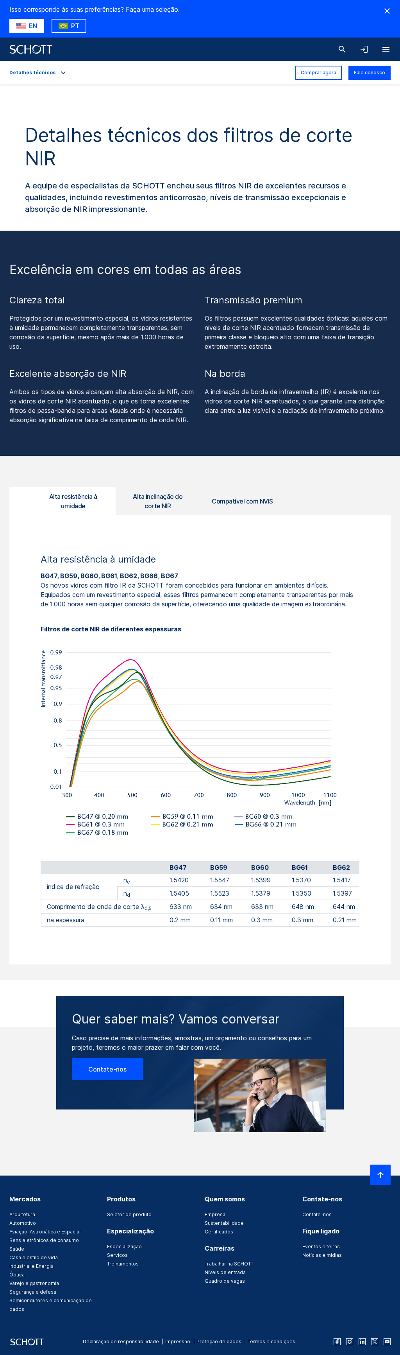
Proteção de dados (218, 1341)
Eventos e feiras (321, 1246)
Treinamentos (123, 1264)
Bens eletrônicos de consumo (44, 1240)
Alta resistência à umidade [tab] (73, 501)
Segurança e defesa (32, 1292)
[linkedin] (362, 1341)
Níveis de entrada (225, 1272)
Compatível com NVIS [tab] (242, 501)
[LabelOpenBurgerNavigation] (386, 49)
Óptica (17, 1275)
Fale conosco (369, 72)
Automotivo (22, 1223)
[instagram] (349, 1341)
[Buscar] (342, 49)
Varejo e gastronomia (34, 1283)
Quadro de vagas (225, 1281)
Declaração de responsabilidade (121, 1341)
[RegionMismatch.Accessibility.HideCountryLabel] (387, 11)
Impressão (177, 1341)
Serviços (117, 1255)
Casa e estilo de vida (33, 1257)
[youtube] (387, 1341)
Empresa (215, 1214)
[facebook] (337, 1341)
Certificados (219, 1232)
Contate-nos (107, 1069)
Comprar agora (318, 72)
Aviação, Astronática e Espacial (44, 1232)
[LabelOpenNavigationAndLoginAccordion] (364, 49)
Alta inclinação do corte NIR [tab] (157, 501)
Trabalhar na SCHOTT (229, 1264)
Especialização (124, 1246)
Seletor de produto (129, 1214)
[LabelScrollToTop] (380, 1175)
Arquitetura (22, 1214)
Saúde (16, 1249)
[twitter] (374, 1341)
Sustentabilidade (224, 1223)
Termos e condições (271, 1341)
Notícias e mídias (322, 1255)
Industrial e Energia (31, 1266)
